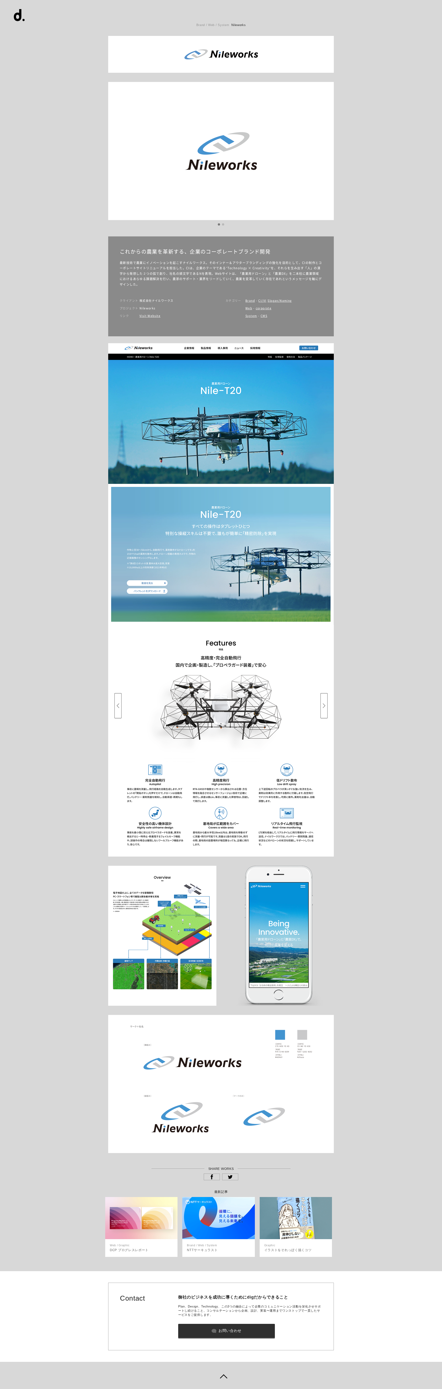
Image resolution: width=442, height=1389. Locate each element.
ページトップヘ (221, 1375)
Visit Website (150, 315)
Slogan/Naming (280, 300)
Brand (250, 300)
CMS (264, 315)
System (251, 315)
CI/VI (262, 300)
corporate (264, 308)
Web (248, 308)
